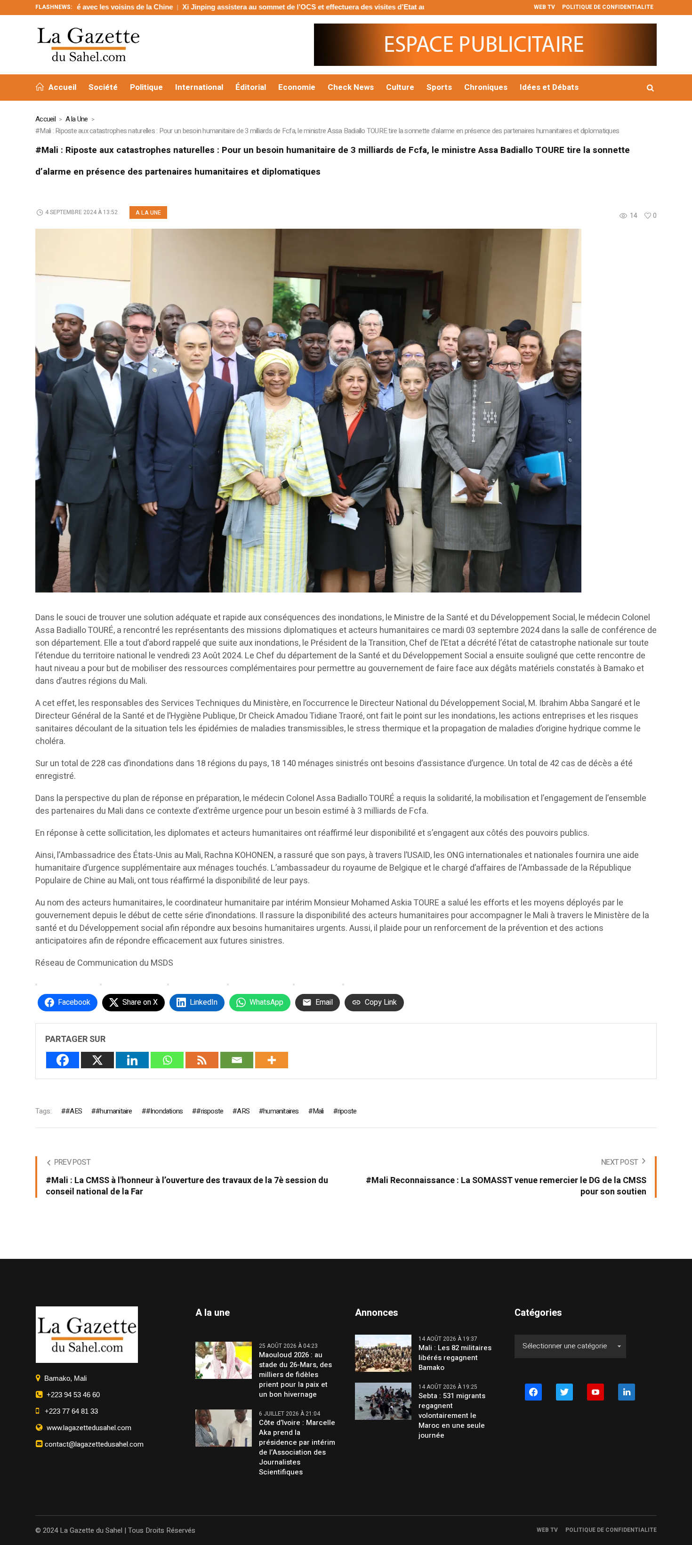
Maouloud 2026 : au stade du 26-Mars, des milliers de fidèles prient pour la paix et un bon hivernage (295, 1375)
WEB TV (547, 1530)
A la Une (76, 119)
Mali (318, 1111)
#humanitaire (114, 1111)
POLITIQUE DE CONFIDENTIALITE (611, 1530)
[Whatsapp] (167, 1060)
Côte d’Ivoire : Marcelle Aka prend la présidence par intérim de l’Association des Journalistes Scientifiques (297, 1447)
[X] (97, 1060)
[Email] (236, 1060)
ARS (243, 1111)
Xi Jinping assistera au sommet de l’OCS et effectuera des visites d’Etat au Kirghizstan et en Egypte (279, 7)
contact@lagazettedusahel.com (93, 1444)
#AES (73, 1111)
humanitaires (280, 1111)
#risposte (209, 1111)
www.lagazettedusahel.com (87, 1428)
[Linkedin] (132, 1060)
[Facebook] (62, 1060)
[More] (271, 1060)
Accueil (45, 119)
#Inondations (164, 1111)
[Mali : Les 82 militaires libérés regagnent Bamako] (383, 1352)
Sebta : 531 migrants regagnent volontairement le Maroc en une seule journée (451, 1416)
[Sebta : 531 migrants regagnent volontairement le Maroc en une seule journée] (383, 1400)
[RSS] (201, 1060)
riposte (347, 1111)
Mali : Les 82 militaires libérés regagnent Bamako (454, 1358)
